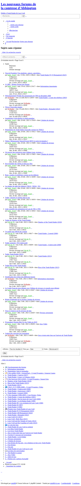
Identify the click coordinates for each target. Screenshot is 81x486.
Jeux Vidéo (43, 324)
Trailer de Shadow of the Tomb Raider (18, 220)
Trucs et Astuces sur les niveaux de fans (18, 311)
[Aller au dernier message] (33, 81)
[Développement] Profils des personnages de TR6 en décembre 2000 (28, 96)
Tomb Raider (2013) (45, 256)
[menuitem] (16, 25)
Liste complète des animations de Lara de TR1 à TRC (23, 209)
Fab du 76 (11, 222)
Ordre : (46, 349)
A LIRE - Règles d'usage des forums (17, 84)
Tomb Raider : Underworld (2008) (49, 245)
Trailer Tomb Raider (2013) (14, 254)
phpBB (13, 483)
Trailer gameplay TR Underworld (16, 243)
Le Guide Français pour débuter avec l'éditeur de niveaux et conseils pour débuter (32, 288)
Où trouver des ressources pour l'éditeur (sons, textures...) (24, 152)
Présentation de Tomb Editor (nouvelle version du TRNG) (24, 130)
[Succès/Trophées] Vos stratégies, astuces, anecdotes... (23, 73)
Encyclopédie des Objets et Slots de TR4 (18, 164)
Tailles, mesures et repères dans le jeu (17, 198)
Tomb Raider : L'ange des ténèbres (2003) (53, 98)
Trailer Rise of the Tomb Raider (15, 265)
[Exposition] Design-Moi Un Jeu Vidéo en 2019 (21, 322)
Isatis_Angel (12, 75)
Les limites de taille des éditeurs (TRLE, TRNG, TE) (22, 186)
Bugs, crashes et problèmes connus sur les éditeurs (21, 175)
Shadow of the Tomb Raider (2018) (50, 222)
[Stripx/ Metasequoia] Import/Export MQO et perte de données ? (26, 141)
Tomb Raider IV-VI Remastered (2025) (53, 75)
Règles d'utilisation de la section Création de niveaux (22, 299)
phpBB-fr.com (55, 483)
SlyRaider (11, 98)
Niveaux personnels (46, 313)
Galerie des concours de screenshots (17, 333)
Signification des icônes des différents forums (20, 277)
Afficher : (6, 349)
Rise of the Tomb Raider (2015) (48, 267)
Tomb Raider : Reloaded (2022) (49, 109)
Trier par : (26, 349)
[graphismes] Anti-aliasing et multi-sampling (19, 118)
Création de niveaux (47, 120)
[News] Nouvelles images (13, 107)
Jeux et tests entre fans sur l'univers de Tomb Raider (55, 335)
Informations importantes (48, 86)
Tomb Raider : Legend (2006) (48, 233)
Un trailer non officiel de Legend (16, 231)
